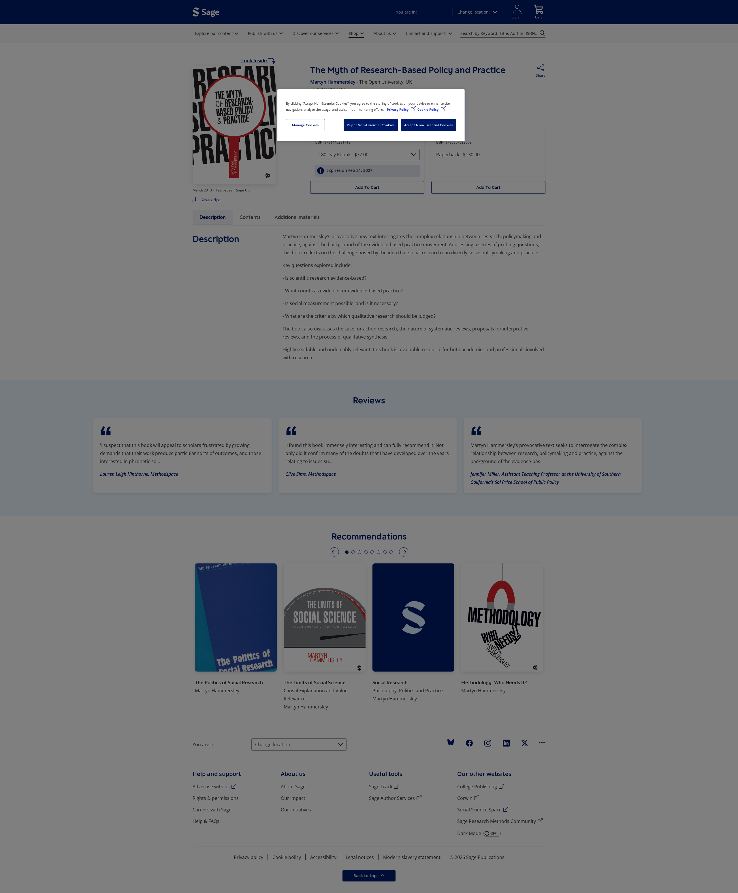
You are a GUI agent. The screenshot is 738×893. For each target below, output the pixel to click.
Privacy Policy (398, 109)
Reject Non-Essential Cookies (371, 125)
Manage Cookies (305, 125)
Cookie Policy (428, 109)
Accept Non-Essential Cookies (428, 125)
